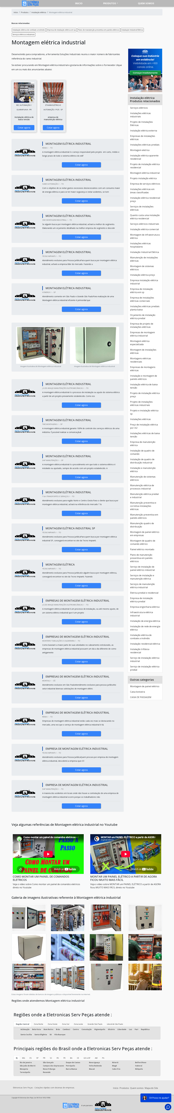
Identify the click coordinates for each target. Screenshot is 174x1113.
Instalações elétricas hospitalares (140, 245)
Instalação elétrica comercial (144, 229)
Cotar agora (24, 127)
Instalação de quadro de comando (142, 452)
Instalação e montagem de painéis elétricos (143, 377)
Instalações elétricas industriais (140, 115)
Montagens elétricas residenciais (140, 360)
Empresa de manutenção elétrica (142, 443)
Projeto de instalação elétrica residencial (145, 166)
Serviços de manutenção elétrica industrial (142, 586)
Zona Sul (65, 1024)
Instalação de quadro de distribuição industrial (142, 461)
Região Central (22, 1024)
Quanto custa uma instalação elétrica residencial (145, 217)
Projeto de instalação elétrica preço (145, 395)
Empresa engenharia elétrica (144, 606)
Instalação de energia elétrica (145, 620)
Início (115, 1088)
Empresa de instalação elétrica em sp (61, 30)
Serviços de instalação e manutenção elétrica (142, 577)
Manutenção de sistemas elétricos (143, 478)
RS (58, 1058)
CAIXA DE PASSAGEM (140, 697)
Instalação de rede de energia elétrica (145, 628)
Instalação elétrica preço (142, 274)
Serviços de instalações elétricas (141, 208)
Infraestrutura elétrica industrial (141, 614)
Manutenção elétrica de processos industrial (142, 487)
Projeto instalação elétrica (143, 178)
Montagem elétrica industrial (145, 172)
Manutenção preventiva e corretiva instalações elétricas (143, 506)
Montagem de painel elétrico (144, 686)
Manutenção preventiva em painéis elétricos (144, 516)
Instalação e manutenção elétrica (143, 470)
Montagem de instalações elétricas (143, 351)
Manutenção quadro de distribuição (142, 525)
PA (103, 1058)
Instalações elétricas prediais (144, 144)
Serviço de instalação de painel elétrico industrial (142, 568)
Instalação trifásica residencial (139, 651)
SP (37, 1058)
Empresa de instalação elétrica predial (141, 600)
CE (78, 1058)
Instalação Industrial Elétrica (132, 30)
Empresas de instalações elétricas (142, 138)
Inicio (79, 3)
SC (51, 1058)
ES (31, 1058)
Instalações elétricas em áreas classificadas (142, 191)
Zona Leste (78, 1024)
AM (96, 1058)
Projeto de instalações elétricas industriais (141, 403)
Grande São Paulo (95, 1024)
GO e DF (87, 1058)
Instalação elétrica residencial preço (145, 199)
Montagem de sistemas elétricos (142, 268)
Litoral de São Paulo (115, 1024)
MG (23, 1058)
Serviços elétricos (139, 107)
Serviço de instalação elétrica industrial (144, 659)
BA (71, 1058)
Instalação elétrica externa (143, 130)
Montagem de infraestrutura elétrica (145, 236)
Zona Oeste (52, 1024)
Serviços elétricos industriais (24, 34)
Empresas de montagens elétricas (142, 369)
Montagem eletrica (139, 150)
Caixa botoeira (137, 691)
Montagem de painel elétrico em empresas (144, 534)
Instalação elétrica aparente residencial (144, 157)
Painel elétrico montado (142, 549)
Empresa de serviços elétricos (145, 183)
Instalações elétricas (140, 419)
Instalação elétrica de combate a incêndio (29, 30)
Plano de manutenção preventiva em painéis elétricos (98, 30)
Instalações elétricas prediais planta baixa (144, 308)
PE (64, 1058)
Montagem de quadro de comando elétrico (142, 542)
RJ (17, 1058)
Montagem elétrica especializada (139, 343)
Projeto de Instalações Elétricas (141, 123)
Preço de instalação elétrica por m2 (144, 426)
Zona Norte (38, 1024)
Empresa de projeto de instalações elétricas (141, 325)
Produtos (109, 3)
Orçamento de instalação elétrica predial (142, 317)
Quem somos (146, 3)
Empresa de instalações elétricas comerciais (142, 299)
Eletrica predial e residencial (144, 592)
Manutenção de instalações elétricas (144, 259)
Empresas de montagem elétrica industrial (142, 334)
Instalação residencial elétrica (145, 643)
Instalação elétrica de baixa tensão (144, 386)
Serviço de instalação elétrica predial (144, 668)
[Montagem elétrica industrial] (24, 92)
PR (44, 1058)
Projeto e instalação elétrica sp (144, 412)
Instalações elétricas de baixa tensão (145, 435)
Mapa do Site (151, 1088)
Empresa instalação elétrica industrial (144, 282)
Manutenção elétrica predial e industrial (144, 496)
